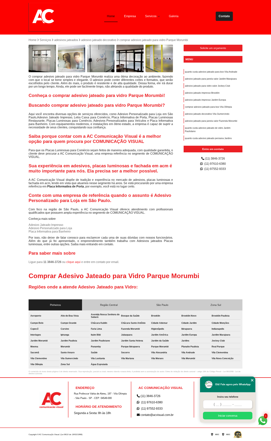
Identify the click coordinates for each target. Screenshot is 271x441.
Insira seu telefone (227, 396)
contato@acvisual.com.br (156, 414)
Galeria (173, 16)
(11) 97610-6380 (215, 163)
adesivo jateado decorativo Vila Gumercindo (207, 114)
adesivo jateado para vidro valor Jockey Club (207, 86)
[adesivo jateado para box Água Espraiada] (71, 58)
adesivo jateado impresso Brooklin (202, 93)
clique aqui (73, 262)
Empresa (130, 16)
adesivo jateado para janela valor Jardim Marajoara (211, 79)
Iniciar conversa (227, 415)
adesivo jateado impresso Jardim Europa (205, 100)
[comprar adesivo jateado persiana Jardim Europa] (42, 58)
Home (111, 16)
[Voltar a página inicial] (44, 17)
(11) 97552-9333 (215, 168)
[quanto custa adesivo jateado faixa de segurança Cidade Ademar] (159, 58)
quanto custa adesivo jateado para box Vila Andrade (211, 72)
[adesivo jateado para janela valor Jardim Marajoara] (130, 58)
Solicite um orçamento (213, 48)
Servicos (151, 16)
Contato (224, 16)
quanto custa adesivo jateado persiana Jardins (208, 138)
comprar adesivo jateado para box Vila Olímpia (208, 107)
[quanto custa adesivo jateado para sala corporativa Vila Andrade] (100, 58)
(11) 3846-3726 (214, 158)
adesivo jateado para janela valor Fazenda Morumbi (211, 121)
